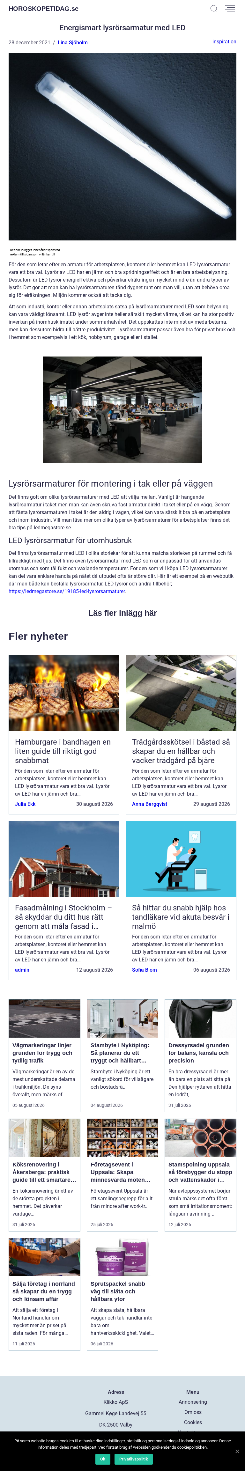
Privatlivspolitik (133, 1459)
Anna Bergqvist (149, 804)
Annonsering (193, 1402)
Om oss (193, 1412)
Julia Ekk (25, 804)
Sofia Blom (144, 970)
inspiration (224, 42)
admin (22, 970)
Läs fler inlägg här (122, 612)
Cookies (193, 1422)
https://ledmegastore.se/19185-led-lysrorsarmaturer (67, 591)
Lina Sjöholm (73, 43)
